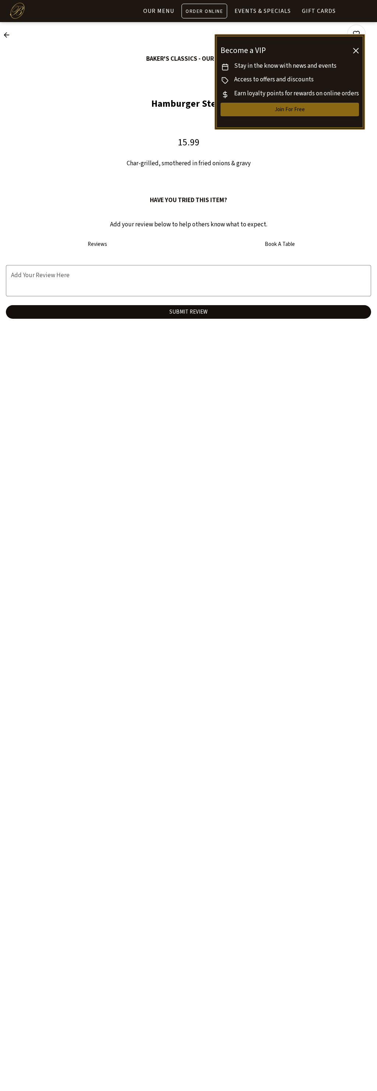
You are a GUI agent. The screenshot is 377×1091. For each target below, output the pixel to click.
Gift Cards (319, 11)
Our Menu (158, 11)
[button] (9, 35)
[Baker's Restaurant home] (39, 11)
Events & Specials (263, 11)
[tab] (97, 244)
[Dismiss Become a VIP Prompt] (356, 51)
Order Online (204, 11)
